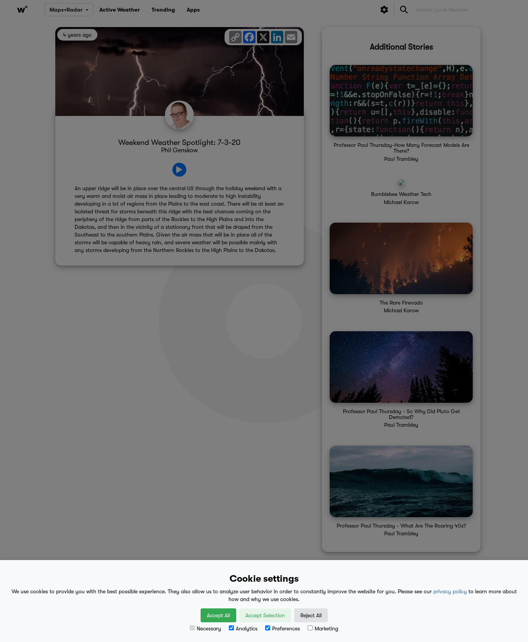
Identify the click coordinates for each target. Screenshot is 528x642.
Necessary (209, 628)
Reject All (311, 615)
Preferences (286, 628)
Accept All (218, 615)
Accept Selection (265, 615)
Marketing (326, 628)
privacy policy (450, 591)
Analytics (246, 628)
